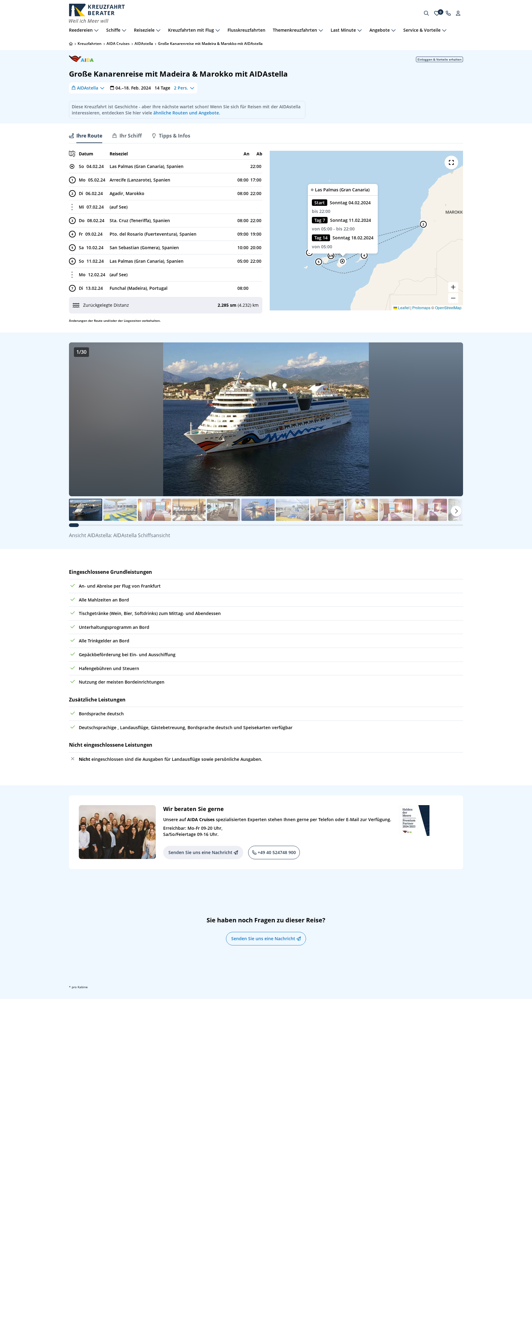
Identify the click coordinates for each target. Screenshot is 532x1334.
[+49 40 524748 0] (448, 13)
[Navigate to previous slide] (80, 419)
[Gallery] (266, 419)
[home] (71, 44)
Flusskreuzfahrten (246, 30)
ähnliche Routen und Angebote (186, 113)
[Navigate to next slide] (452, 419)
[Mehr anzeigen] (96, 30)
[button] (342, 261)
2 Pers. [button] (181, 88)
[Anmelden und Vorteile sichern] (458, 13)
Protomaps (421, 307)
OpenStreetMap (448, 307)
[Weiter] (456, 511)
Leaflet (403, 307)
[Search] (426, 13)
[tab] (85, 135)
